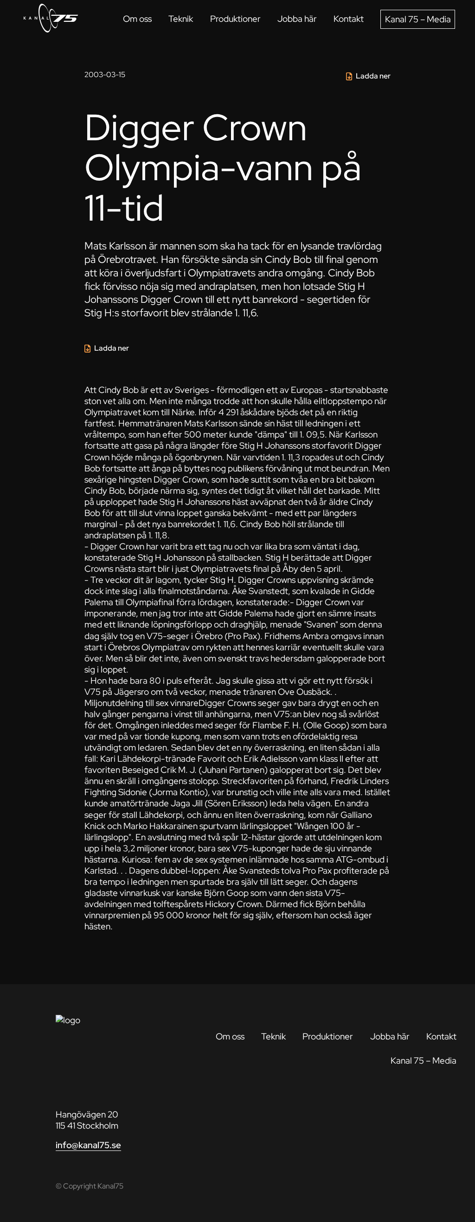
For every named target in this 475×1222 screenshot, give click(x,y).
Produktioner (235, 19)
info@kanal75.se (88, 1145)
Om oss (137, 19)
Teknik (180, 19)
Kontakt (349, 19)
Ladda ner (373, 76)
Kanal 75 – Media (418, 19)
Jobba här (297, 19)
